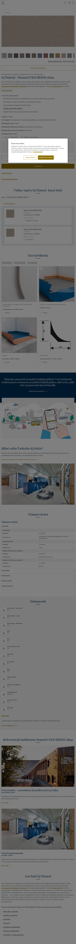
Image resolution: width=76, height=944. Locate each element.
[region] (38, 150)
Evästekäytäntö (38, 152)
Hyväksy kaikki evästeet (46, 157)
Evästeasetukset (30, 157)
